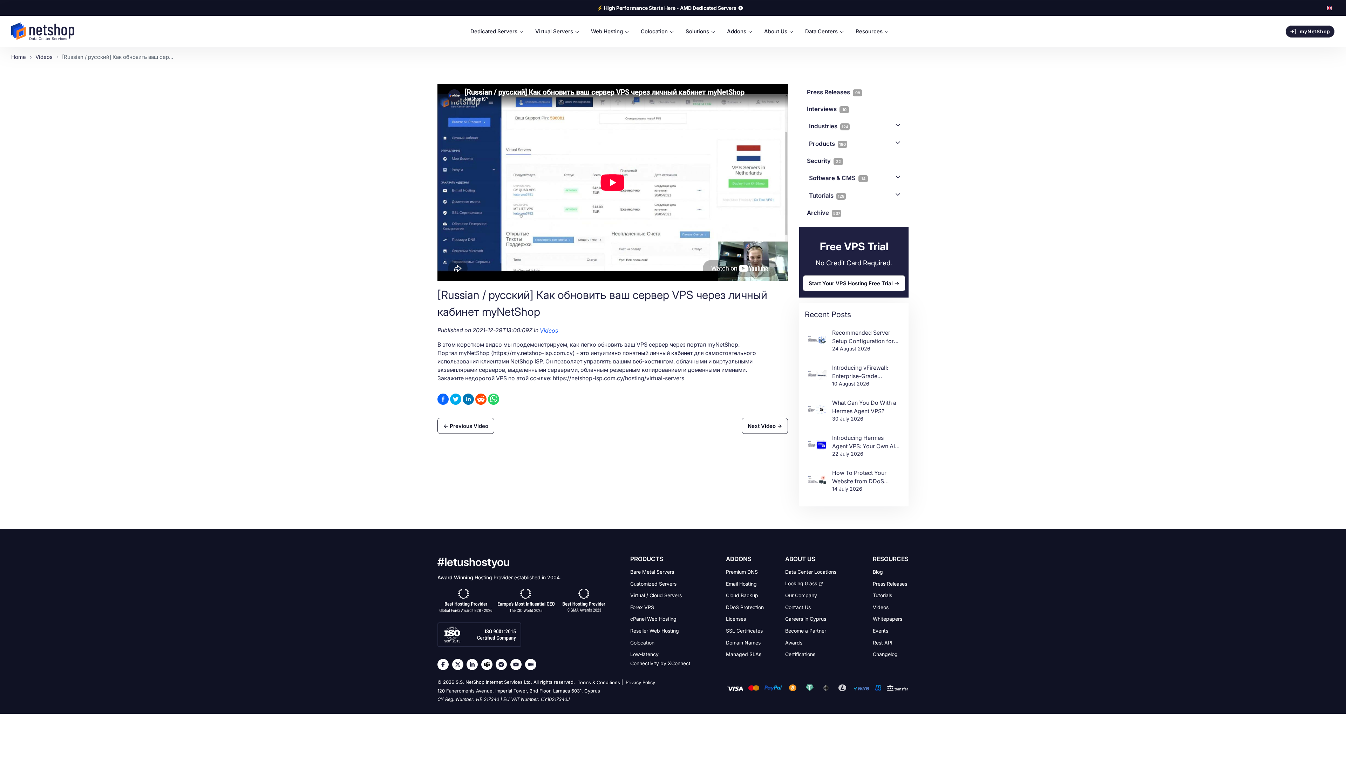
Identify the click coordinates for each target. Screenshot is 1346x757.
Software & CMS (837, 178)
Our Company (801, 595)
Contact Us (798, 607)
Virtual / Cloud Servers (656, 595)
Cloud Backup (742, 595)
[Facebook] (444, 664)
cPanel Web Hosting (653, 619)
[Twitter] (459, 664)
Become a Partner (805, 631)
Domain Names (743, 642)
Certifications (800, 654)
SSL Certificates (744, 631)
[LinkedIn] (474, 664)
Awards (793, 642)
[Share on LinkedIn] (468, 399)
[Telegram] (503, 664)
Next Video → (765, 425)
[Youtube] (517, 664)
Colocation (642, 642)
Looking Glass (801, 583)
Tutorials (826, 195)
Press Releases (890, 583)
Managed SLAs (743, 654)
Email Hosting (741, 583)
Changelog (885, 654)
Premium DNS (742, 572)
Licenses (736, 619)
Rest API (882, 642)
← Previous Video (465, 425)
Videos (549, 330)
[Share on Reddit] (481, 399)
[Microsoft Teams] (488, 664)
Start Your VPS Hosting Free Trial (851, 283)
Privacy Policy (640, 682)
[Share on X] (455, 399)
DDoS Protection (745, 607)
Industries (828, 126)
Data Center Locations (810, 572)
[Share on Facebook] (443, 399)
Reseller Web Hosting (654, 631)
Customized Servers (653, 583)
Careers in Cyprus (805, 619)
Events (880, 631)
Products (827, 143)
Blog (878, 572)
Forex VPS (642, 607)
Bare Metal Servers (652, 572)
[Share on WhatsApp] (493, 399)
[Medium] (532, 664)
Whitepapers (887, 619)
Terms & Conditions (599, 682)
